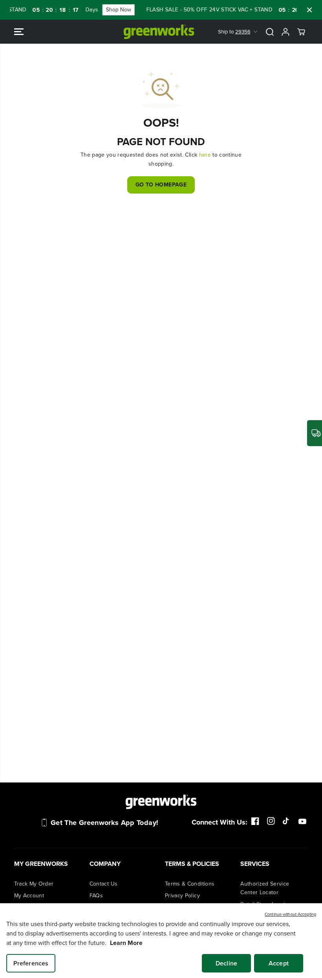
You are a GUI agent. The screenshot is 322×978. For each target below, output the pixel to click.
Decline (226, 963)
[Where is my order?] (314, 433)
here (205, 155)
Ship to (234, 31)
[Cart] (301, 32)
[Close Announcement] (309, 10)
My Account (29, 895)
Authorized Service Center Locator (264, 888)
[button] (19, 32)
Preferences (31, 963)
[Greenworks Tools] (159, 31)
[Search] (270, 32)
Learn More (126, 942)
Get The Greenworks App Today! (104, 822)
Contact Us (104, 884)
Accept (279, 963)
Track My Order (34, 884)
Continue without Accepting (290, 914)
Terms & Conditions (189, 884)
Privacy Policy (182, 895)
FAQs (96, 895)
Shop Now (111, 10)
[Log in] (285, 32)
